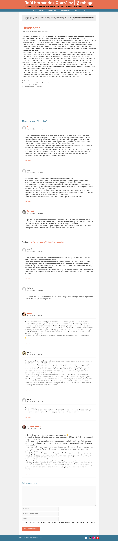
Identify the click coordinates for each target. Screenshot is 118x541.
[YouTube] (97, 537)
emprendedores (28, 83)
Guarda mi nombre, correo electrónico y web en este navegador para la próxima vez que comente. (59, 522)
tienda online (46, 83)
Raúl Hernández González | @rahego (59, 2)
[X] (90, 537)
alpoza (29, 313)
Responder (28, 160)
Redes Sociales (65, 10)
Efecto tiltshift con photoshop (33, 86)
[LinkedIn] (86, 537)
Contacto (77, 10)
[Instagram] (93, 537)
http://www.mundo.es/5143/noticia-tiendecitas (47, 242)
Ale (28, 127)
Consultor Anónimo (34, 426)
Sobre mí (41, 10)
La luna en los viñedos (30, 85)
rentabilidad (38, 83)
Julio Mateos (31, 211)
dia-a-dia (26, 81)
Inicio (34, 10)
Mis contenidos (52, 10)
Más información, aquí (84, 19)
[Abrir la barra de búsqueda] (84, 10)
